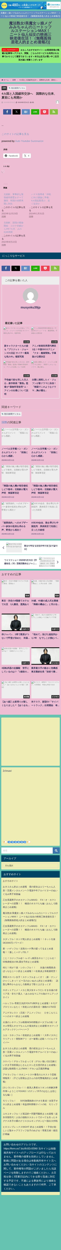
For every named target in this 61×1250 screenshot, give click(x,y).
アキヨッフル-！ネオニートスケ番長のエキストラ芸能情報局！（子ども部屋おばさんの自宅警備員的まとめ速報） (30, 1078)
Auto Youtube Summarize (29, 141)
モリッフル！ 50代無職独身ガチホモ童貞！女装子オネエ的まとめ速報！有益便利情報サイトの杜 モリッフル (30, 1104)
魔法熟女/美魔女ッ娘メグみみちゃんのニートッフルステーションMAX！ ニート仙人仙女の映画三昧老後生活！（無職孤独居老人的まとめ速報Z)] (30, 916)
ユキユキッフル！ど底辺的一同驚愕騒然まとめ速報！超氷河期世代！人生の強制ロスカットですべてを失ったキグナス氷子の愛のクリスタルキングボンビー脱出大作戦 (30, 1117)
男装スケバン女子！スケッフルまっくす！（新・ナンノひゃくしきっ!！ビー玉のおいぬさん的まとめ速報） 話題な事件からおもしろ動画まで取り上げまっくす (30, 980)
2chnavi (7, 771)
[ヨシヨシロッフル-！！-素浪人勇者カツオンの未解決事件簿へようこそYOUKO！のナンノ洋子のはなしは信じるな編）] (30, 1091)
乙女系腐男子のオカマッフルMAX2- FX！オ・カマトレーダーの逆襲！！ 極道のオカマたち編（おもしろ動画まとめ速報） (30, 903)
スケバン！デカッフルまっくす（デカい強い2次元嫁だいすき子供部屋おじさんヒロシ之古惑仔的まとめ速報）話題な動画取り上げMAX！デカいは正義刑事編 (30, 1065)
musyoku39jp (31, 307)
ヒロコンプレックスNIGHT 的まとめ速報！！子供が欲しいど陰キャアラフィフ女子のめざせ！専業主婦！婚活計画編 (30, 1130)
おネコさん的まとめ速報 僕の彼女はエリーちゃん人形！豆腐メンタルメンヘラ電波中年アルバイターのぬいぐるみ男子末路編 (30, 890)
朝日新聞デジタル (18, 88)
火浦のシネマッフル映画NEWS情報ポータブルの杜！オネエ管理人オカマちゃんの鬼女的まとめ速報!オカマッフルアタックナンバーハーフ (30, 1026)
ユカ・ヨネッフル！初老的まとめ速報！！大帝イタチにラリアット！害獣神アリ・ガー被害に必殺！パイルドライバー (30, 1039)
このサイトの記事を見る (15, 134)
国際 (4, 88)
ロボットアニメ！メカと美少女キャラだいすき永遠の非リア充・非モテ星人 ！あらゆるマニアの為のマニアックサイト (30, 993)
